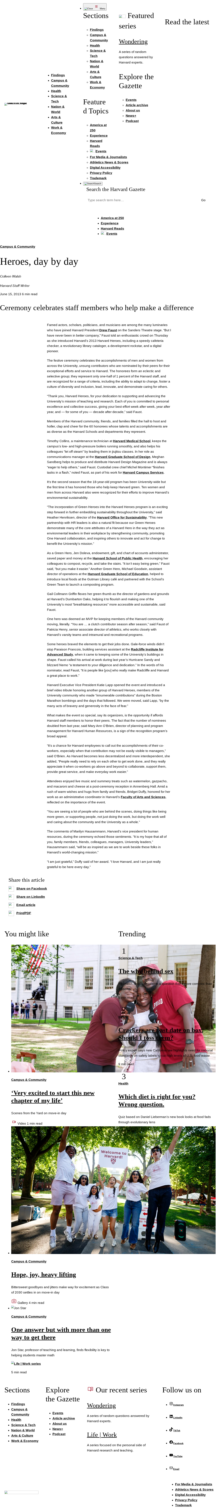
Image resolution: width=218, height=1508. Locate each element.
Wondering (133, 41)
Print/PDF (23, 913)
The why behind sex (145, 971)
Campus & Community (17, 246)
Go (203, 200)
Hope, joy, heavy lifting (43, 1274)
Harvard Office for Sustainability (122, 517)
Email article (25, 905)
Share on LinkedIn (30, 897)
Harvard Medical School (131, 441)
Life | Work (102, 1434)
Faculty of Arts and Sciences (143, 797)
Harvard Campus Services (143, 472)
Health (123, 1017)
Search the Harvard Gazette (115, 189)
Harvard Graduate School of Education (118, 574)
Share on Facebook (31, 888)
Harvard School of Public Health (118, 558)
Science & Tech (130, 958)
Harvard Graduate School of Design (122, 457)
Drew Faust (108, 330)
